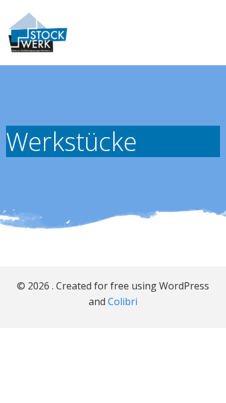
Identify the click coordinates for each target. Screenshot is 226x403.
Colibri (122, 301)
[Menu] (209, 32)
